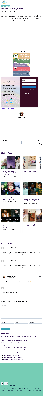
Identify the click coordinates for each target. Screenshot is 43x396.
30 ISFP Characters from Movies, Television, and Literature (16, 352)
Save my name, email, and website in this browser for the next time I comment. (20, 325)
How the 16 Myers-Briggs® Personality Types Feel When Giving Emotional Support (10, 173)
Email (17, 322)
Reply (39, 247)
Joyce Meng (6, 229)
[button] (10, 101)
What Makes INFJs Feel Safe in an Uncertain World (13, 349)
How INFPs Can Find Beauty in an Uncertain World (13, 347)
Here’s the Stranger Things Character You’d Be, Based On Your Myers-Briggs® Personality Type (32, 199)
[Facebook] (2, 383)
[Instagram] (7, 383)
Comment (4, 305)
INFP (9, 108)
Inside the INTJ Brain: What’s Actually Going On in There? (15, 340)
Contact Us (4, 142)
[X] (5, 383)
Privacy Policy (32, 369)
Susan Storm (4, 11)
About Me (19, 369)
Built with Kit (28, 93)
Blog (8, 369)
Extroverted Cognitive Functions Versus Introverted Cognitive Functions (10, 226)
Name (3, 322)
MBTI (12, 108)
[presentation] (10, 162)
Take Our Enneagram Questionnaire (12, 357)
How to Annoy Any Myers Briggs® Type (33, 142)
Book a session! (6, 6)
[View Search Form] (41, 6)
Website (32, 322)
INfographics (4, 108)
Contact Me (21, 378)
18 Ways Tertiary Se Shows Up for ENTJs (11, 345)
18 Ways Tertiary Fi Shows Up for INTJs (11, 342)
